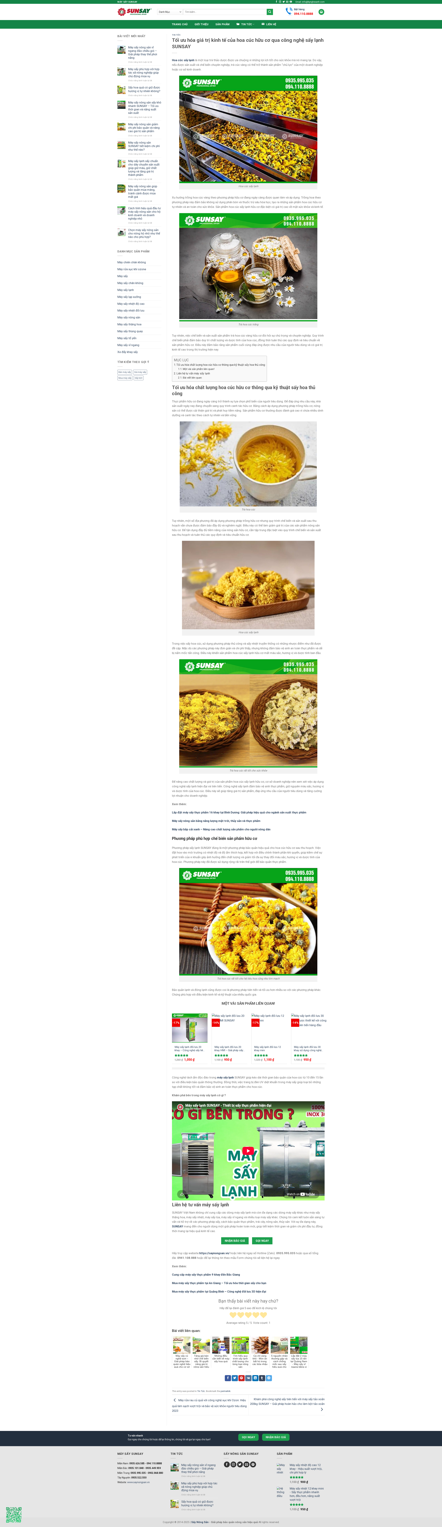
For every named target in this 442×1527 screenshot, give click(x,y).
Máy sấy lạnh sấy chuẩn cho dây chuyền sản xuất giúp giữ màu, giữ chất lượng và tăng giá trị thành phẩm (144, 168)
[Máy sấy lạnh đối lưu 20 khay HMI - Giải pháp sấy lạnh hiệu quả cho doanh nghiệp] (229, 1028)
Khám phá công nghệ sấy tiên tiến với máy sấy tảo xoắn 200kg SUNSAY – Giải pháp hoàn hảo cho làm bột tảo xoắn (287, 1401)
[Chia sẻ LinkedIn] (255, 1378)
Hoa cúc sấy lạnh (183, 60)
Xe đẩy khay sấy (127, 352)
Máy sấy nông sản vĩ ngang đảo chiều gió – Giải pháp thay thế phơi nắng (142, 52)
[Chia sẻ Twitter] (235, 1378)
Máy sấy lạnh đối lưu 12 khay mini (267, 1048)
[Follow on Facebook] (276, 2)
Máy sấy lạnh (125, 290)
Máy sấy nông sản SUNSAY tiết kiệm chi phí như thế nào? (144, 146)
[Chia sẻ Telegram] (269, 1378)
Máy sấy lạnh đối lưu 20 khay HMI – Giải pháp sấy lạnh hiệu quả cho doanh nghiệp (228, 1048)
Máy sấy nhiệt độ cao (131, 303)
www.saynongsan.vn (138, 1482)
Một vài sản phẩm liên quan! (198, 369)
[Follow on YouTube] (291, 2)
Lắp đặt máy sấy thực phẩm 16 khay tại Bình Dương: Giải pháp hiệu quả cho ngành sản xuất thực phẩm (239, 812)
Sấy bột (138, 378)
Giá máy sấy (140, 372)
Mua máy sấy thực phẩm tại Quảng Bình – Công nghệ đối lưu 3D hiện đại (219, 1291)
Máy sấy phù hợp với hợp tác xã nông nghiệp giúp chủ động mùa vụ (143, 72)
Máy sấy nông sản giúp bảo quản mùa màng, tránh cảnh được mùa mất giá (142, 191)
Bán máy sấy (124, 372)
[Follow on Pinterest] (253, 1465)
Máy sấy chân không (130, 283)
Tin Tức (176, 35)
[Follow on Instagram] (280, 2)
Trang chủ (180, 24)
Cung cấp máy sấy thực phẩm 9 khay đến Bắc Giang (206, 1274)
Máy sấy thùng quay (130, 331)
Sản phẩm (222, 24)
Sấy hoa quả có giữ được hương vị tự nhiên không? (144, 89)
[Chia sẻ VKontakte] (248, 1378)
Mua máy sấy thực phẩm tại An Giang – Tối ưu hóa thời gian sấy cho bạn (219, 1283)
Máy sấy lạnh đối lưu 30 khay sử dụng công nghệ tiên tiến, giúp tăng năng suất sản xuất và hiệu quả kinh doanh (308, 1048)
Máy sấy (122, 276)
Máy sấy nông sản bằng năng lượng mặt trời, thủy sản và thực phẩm (216, 821)
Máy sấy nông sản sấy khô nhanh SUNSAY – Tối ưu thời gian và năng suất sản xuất (144, 108)
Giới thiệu (202, 24)
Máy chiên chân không (131, 262)
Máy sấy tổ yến (126, 338)
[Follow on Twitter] (284, 2)
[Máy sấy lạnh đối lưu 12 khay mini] (269, 1028)
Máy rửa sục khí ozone (131, 269)
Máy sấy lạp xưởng (129, 297)
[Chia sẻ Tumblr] (262, 1378)
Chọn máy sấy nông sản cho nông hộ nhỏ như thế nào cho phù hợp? (144, 233)
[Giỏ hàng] (321, 12)
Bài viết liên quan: (192, 377)
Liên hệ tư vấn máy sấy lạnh (193, 373)
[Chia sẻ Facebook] (228, 1378)
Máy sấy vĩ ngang (128, 345)
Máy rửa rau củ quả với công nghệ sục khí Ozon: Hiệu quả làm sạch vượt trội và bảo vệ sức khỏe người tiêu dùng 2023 (209, 1405)
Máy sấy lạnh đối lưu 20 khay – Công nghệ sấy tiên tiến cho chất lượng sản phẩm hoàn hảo (189, 1048)
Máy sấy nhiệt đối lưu (130, 310)
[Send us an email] (287, 2)
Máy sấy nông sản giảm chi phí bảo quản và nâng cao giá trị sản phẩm (144, 127)
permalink (225, 1391)
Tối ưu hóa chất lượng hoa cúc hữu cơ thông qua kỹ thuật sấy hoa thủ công (220, 364)
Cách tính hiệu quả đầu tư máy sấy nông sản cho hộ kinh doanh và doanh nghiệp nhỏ (144, 213)
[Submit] (270, 12)
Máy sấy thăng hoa (129, 324)
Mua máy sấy (124, 378)
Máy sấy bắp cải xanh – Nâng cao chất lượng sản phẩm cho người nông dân (221, 829)
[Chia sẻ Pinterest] (241, 1378)
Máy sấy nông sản (128, 317)
